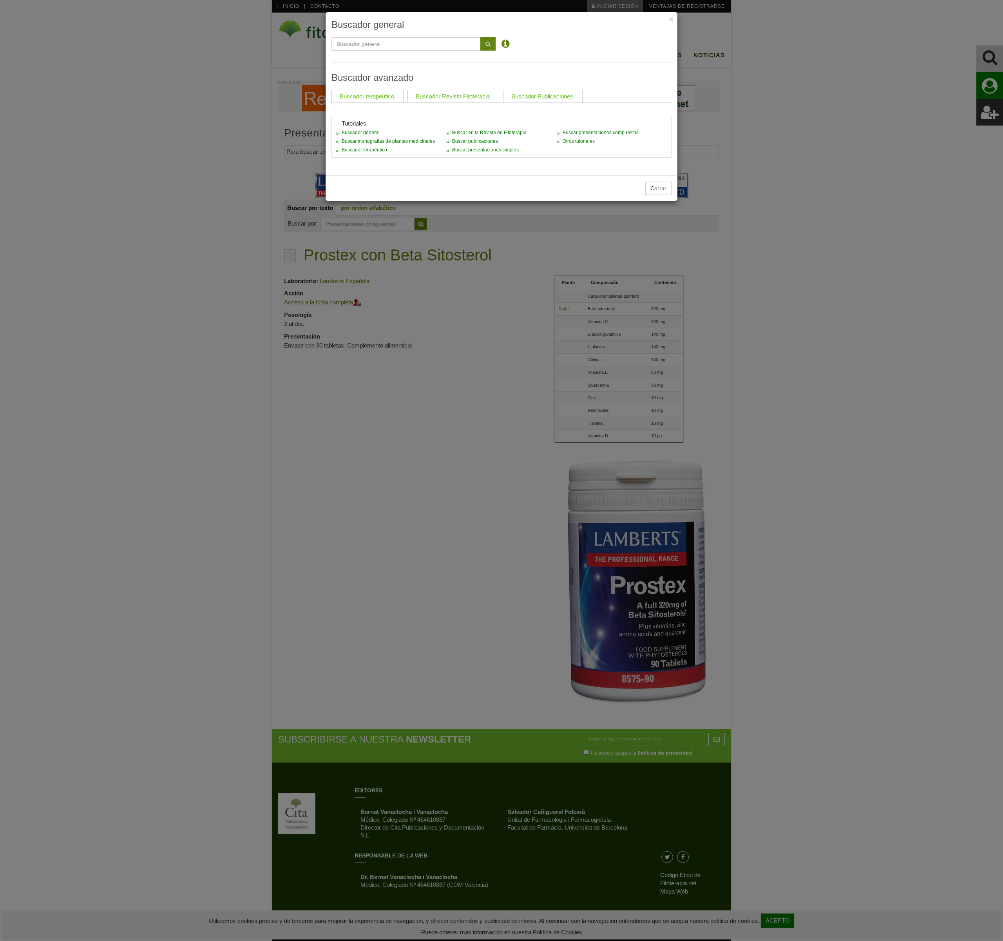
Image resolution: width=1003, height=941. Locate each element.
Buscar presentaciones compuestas (601, 132)
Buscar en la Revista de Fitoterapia (489, 132)
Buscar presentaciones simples (485, 150)
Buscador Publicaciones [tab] (542, 96)
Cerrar (658, 188)
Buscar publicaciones (475, 141)
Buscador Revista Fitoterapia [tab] (453, 96)
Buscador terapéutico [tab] (367, 96)
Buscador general (361, 132)
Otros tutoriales (579, 141)
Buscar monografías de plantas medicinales (388, 141)
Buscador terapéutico (364, 150)
